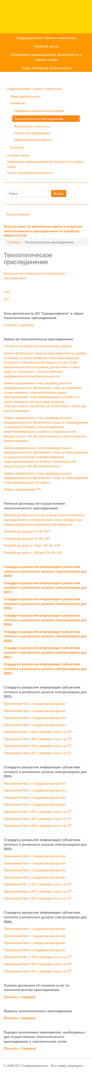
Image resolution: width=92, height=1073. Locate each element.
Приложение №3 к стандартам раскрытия (34, 710)
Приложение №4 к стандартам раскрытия (34, 717)
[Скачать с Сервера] (19, 1048)
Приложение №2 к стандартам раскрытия (34, 703)
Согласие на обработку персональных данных (38, 345)
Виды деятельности (25, 96)
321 (6, 299)
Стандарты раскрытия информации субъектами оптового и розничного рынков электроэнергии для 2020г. (45, 636)
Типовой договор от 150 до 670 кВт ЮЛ (33, 552)
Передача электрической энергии (39, 110)
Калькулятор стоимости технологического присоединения (35, 275)
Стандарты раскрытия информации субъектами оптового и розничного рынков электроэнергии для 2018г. (45, 603)
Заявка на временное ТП (22, 489)
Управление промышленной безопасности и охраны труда (46, 57)
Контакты (17, 147)
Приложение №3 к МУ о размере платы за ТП (37, 745)
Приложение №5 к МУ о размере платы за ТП (37, 753)
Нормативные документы (33, 139)
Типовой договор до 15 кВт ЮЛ (27, 538)
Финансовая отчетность (32, 126)
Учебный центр (46, 45)
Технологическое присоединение (38, 118)
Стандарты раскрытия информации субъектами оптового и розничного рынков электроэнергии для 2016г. (45, 571)
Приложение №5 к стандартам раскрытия (34, 724)
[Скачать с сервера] (18, 324)
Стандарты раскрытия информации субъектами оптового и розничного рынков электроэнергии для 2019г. (45, 620)
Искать (58, 193)
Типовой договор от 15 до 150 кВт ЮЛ (32, 545)
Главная (13, 242)
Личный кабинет (18, 214)
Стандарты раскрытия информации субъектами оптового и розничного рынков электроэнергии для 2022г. (45, 668)
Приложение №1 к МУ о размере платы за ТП (37, 731)
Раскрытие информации (32, 132)
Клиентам (18, 103)
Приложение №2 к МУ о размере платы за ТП (37, 738)
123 (6, 292)
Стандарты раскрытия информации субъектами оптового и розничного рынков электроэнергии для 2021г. (45, 652)
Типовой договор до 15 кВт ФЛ (26, 531)
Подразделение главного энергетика (46, 37)
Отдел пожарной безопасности (46, 67)
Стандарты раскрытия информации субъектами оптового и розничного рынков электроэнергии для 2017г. (45, 587)
